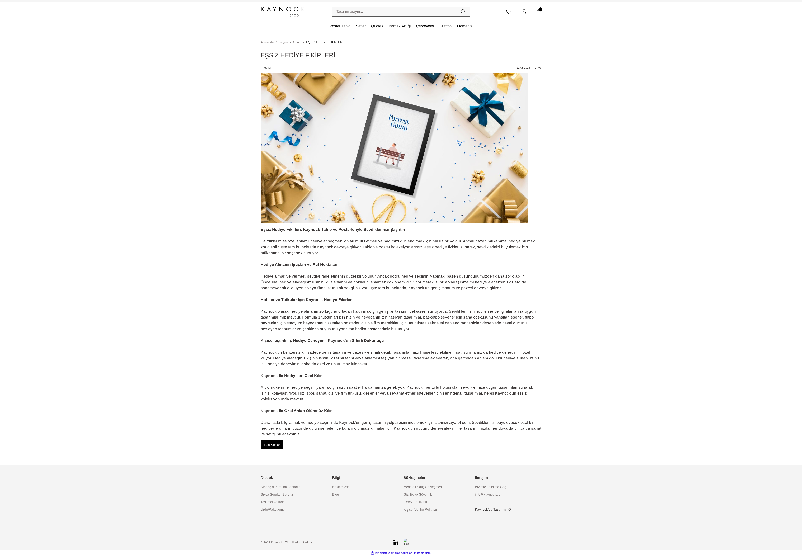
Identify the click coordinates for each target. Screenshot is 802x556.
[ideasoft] (379, 553)
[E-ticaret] (400, 553)
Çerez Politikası (415, 502)
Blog (335, 494)
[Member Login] (523, 11)
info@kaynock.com (489, 494)
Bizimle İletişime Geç (490, 487)
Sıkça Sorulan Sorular (277, 494)
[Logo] (282, 12)
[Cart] (538, 11)
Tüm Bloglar (272, 444)
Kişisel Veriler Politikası (421, 509)
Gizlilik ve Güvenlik (418, 494)
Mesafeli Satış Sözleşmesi (423, 487)
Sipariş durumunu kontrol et (281, 487)
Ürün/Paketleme (273, 509)
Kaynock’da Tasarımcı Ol (493, 509)
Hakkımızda (341, 487)
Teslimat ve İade (273, 502)
